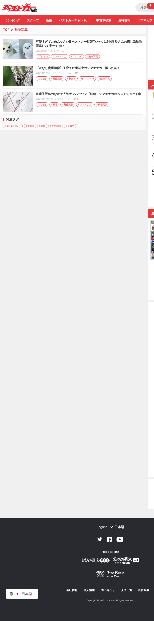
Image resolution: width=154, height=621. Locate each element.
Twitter (99, 539)
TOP (6, 30)
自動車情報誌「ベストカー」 (19, 7)
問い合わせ (108, 590)
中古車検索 (103, 20)
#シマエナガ (59, 56)
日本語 (119, 527)
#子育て (71, 78)
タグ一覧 (126, 590)
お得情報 (124, 20)
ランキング (12, 20)
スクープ (33, 20)
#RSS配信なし (13, 125)
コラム (60, 50)
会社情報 (72, 590)
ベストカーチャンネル (74, 20)
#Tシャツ (43, 56)
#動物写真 (92, 56)
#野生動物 (56, 78)
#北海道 (42, 78)
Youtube (120, 539)
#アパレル (76, 56)
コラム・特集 (71, 73)
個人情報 (89, 590)
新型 (49, 20)
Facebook (109, 539)
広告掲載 (143, 590)
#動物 (54, 104)
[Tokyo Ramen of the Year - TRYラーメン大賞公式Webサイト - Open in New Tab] (110, 575)
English (101, 527)
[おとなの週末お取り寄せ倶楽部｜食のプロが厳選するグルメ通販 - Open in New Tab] (96, 561)
